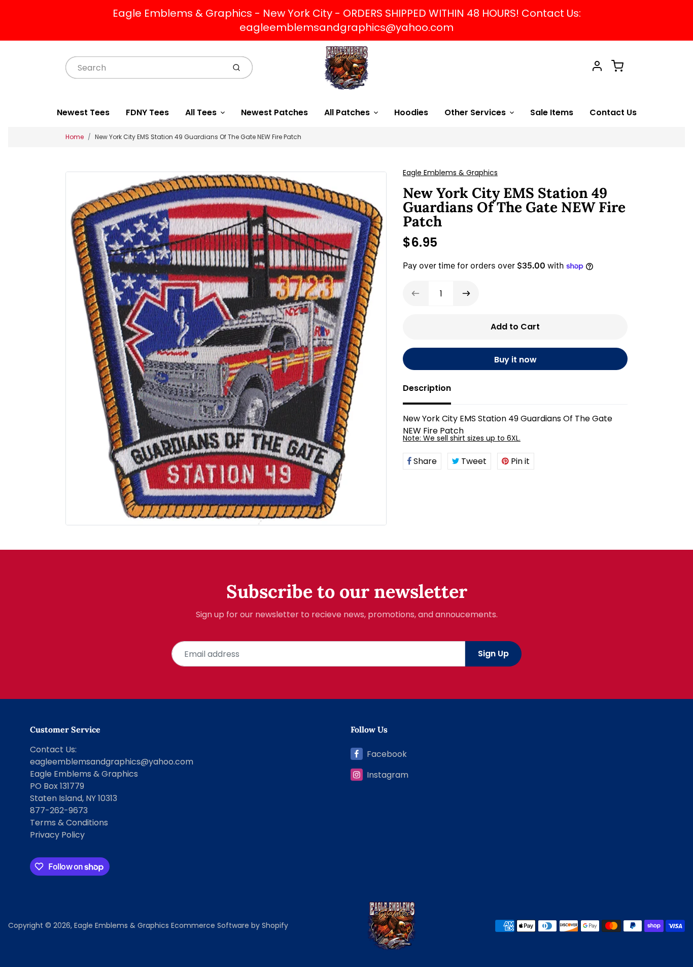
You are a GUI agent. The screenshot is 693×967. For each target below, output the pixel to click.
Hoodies (411, 112)
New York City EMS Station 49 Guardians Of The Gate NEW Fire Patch (198, 136)
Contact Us (613, 112)
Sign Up (493, 653)
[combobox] (144, 67)
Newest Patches (274, 112)
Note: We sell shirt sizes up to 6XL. (462, 438)
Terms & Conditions (69, 822)
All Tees (201, 112)
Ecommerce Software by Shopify (229, 925)
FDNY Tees (147, 112)
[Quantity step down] (415, 293)
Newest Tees (83, 112)
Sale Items (551, 112)
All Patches (347, 112)
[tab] (433, 391)
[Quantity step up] (466, 293)
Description (427, 388)
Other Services (475, 112)
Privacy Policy (57, 835)
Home (74, 136)
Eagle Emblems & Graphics (450, 173)
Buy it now (515, 359)
